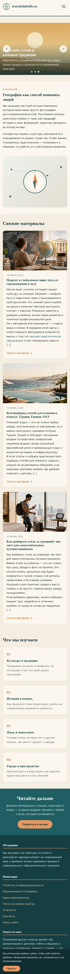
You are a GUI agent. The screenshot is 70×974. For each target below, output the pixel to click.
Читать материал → (19, 353)
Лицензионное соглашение (20, 891)
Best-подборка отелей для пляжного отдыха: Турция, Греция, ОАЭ (32, 415)
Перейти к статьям (35, 824)
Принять (11, 968)
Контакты (9, 916)
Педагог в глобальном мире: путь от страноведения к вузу (32, 282)
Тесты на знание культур (19, 903)
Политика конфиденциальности (23, 885)
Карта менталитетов (16, 897)
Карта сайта (10, 922)
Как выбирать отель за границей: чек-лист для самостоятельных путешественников (34, 545)
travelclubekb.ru (24, 6)
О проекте (9, 910)
